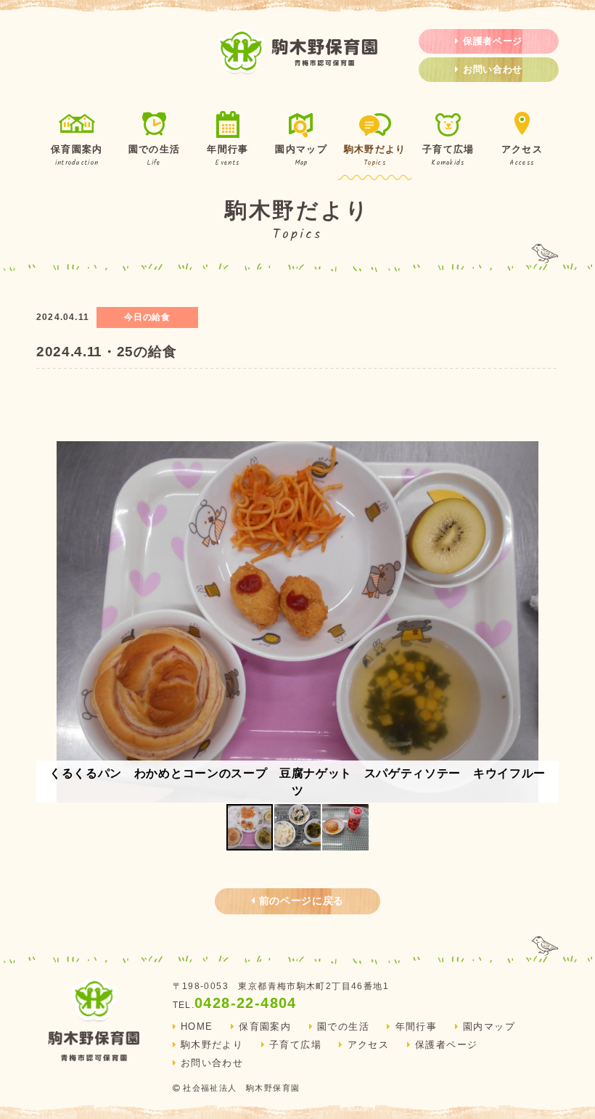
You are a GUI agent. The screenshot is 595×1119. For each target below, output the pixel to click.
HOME (197, 1026)
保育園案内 (76, 156)
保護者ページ (492, 41)
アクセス (522, 156)
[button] (545, 622)
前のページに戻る (301, 900)
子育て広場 (448, 156)
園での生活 (154, 156)
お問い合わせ (492, 69)
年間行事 (227, 156)
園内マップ (301, 156)
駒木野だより (375, 156)
